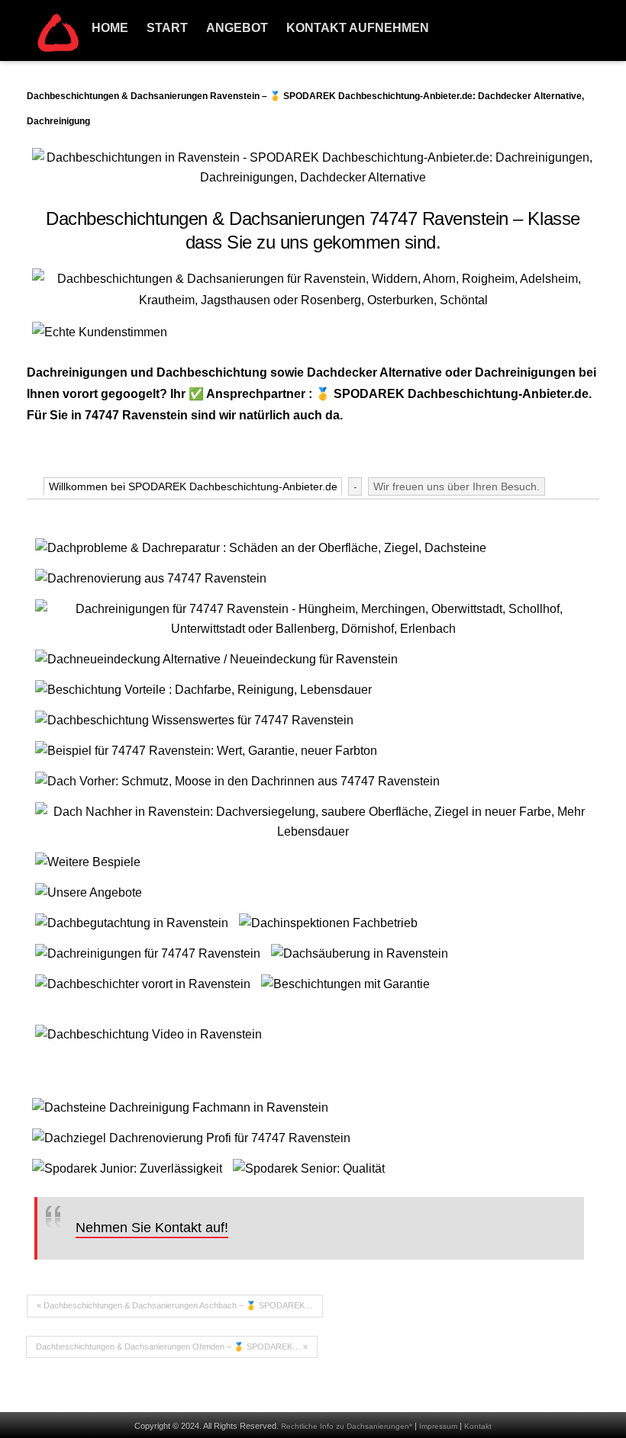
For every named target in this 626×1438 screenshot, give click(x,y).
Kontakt (478, 1426)
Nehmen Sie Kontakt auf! (152, 1227)
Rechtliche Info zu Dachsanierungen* (346, 1426)
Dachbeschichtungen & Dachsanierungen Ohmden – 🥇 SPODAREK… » (172, 1346)
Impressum (438, 1426)
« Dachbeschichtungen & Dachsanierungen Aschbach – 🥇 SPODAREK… (175, 1305)
